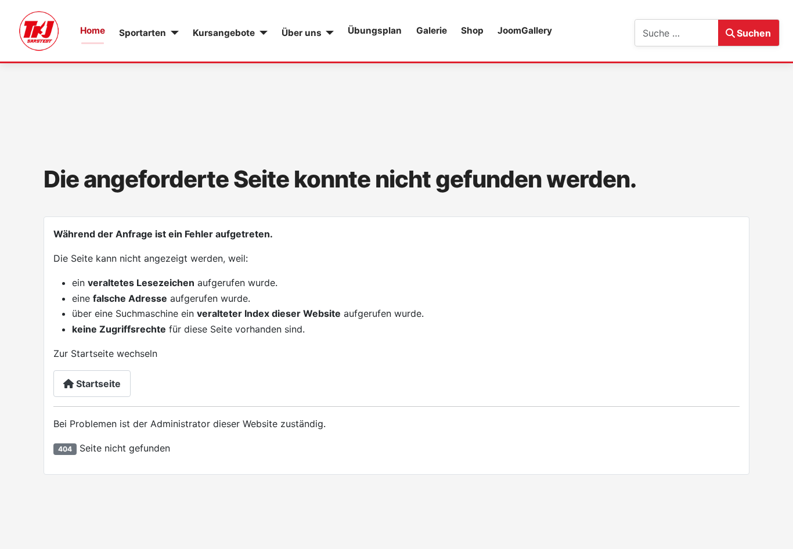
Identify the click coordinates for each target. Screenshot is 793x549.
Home (92, 30)
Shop (472, 30)
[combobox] (677, 33)
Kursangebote (224, 32)
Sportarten (142, 32)
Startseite (97, 383)
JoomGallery (525, 30)
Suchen (754, 33)
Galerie (431, 30)
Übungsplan (375, 30)
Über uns (302, 32)
